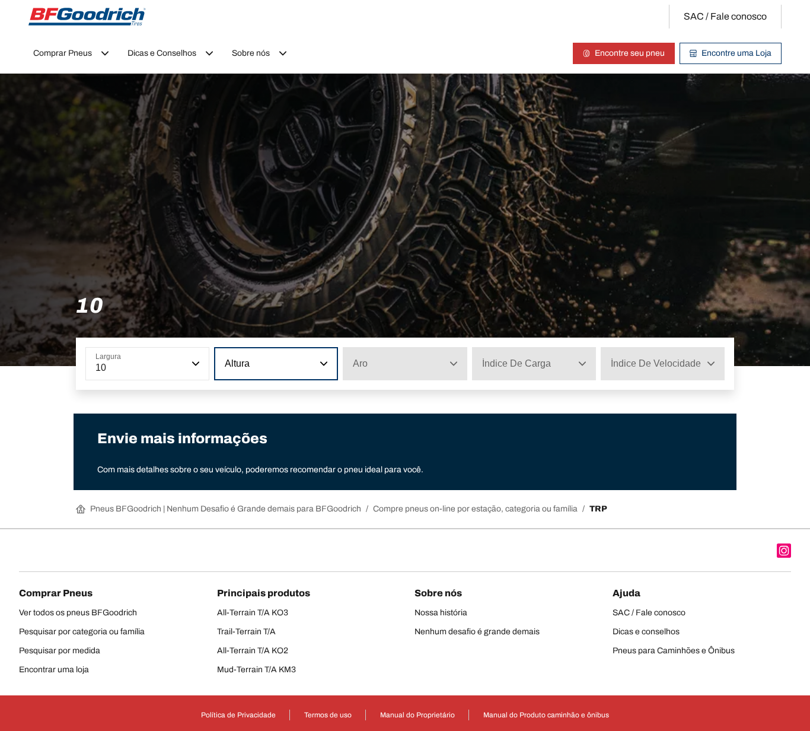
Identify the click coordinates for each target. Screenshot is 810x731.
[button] (194, 363)
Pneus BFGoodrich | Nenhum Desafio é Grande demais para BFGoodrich (225, 508)
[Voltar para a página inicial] (87, 16)
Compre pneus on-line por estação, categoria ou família (475, 508)
